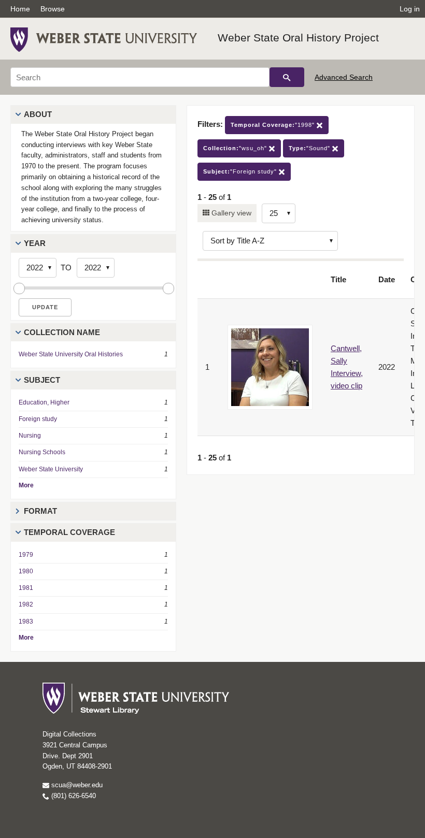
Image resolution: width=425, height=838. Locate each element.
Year (35, 243)
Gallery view (230, 213)
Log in (410, 9)
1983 (26, 621)
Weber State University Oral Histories (71, 354)
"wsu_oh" (236, 148)
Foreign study (38, 419)
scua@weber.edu (76, 785)
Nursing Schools (42, 452)
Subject (42, 379)
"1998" (274, 125)
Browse (52, 9)
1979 (26, 554)
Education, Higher (44, 402)
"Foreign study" (241, 171)
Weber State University (51, 469)
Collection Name (62, 332)
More (26, 485)
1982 (26, 604)
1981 (26, 587)
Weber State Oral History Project (298, 38)
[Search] (287, 77)
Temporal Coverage (69, 532)
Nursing (30, 435)
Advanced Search (344, 77)
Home (20, 9)
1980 (26, 571)
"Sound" (310, 148)
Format (40, 511)
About (38, 114)
